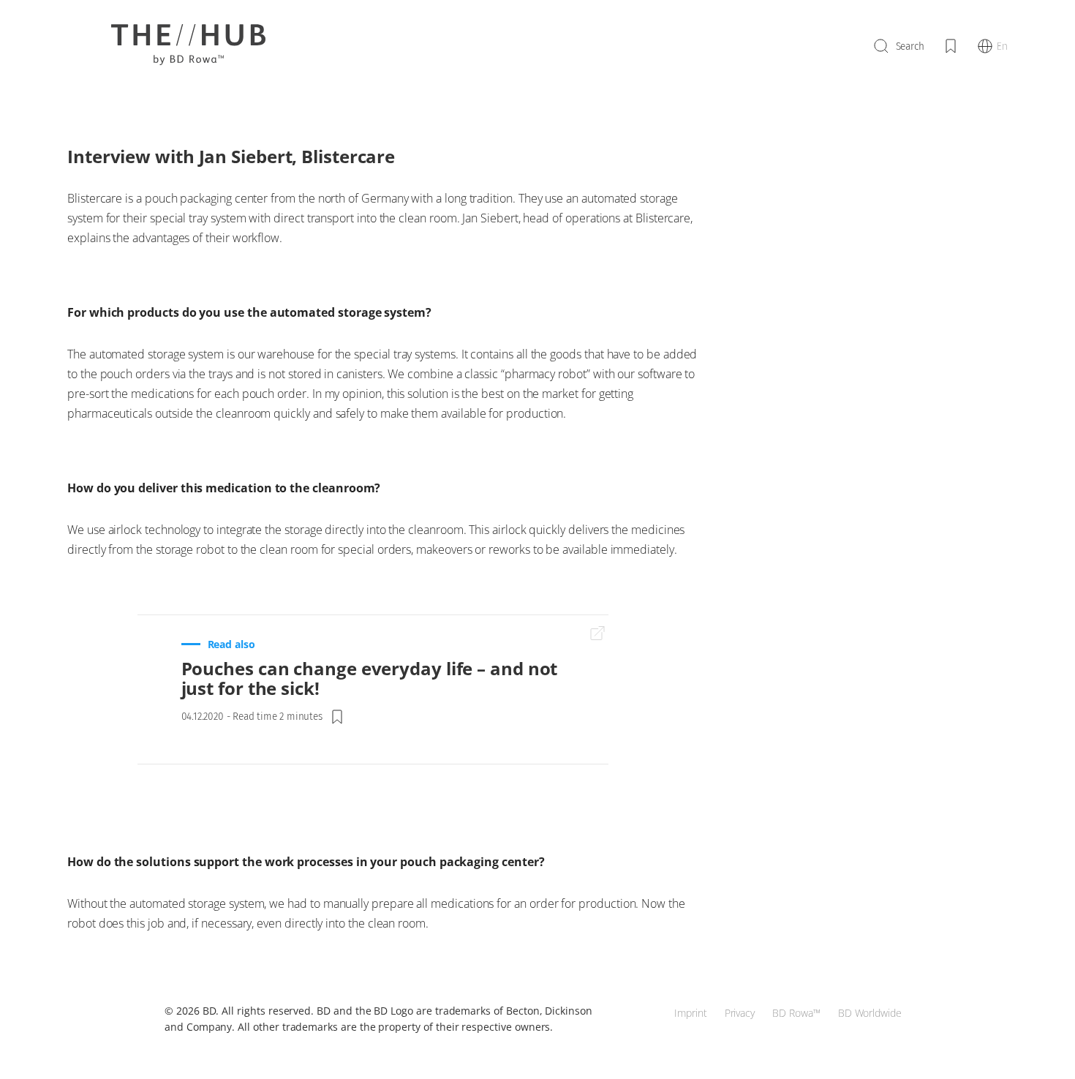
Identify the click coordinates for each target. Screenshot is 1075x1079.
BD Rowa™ (796, 1013)
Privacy (740, 1013)
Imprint (690, 1013)
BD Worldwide (870, 1013)
